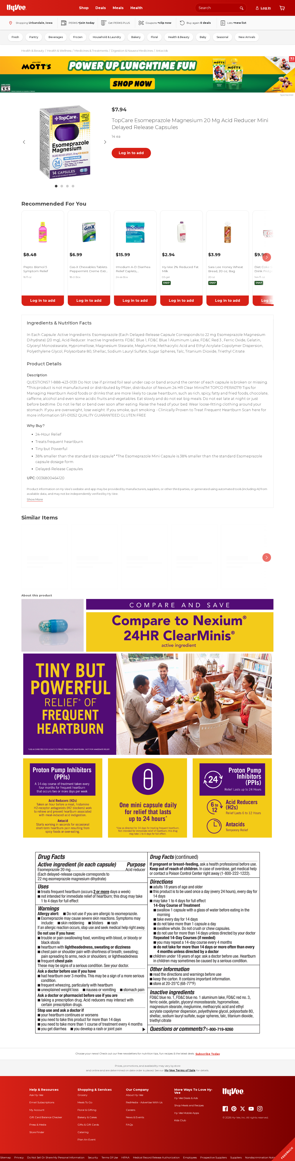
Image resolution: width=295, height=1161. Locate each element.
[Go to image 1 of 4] (56, 186)
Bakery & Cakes (87, 1117)
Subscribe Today (207, 1054)
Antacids (162, 50)
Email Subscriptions (41, 1102)
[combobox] (221, 8)
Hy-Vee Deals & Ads (186, 1098)
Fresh (15, 37)
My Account (36, 1109)
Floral (154, 37)
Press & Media (37, 1124)
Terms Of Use (110, 1157)
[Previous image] (24, 142)
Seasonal (222, 37)
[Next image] (105, 142)
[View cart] (282, 8)
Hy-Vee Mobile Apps (186, 1113)
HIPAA (125, 1157)
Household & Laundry (107, 37)
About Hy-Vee (134, 1095)
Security (93, 1157)
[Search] (241, 7)
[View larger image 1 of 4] (65, 142)
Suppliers (236, 1157)
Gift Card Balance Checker (45, 1117)
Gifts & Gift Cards (88, 1124)
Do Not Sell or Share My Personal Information (55, 1157)
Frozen (77, 37)
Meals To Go (85, 1102)
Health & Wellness (59, 50)
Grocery (82, 1095)
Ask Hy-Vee (36, 1095)
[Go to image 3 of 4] (67, 186)
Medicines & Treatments (91, 50)
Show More (35, 499)
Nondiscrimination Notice (261, 1157)
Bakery (136, 37)
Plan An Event (87, 1139)
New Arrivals (247, 37)
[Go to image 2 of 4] (62, 186)
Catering (83, 1132)
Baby (203, 37)
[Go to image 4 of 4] (73, 186)
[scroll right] (266, 257)
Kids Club (180, 1120)
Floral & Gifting (87, 1109)
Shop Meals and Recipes (189, 1105)
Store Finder (36, 1132)
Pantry (33, 37)
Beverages (56, 37)
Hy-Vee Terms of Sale (180, 1070)
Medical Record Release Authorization (156, 1157)
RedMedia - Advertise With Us (144, 1102)
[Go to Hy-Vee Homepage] (16, 8)
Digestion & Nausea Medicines (132, 50)
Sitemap (5, 1157)
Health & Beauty (178, 37)
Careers (130, 1109)
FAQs (129, 1124)
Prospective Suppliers (213, 1157)
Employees (190, 1157)
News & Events (135, 1117)
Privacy (19, 1157)
